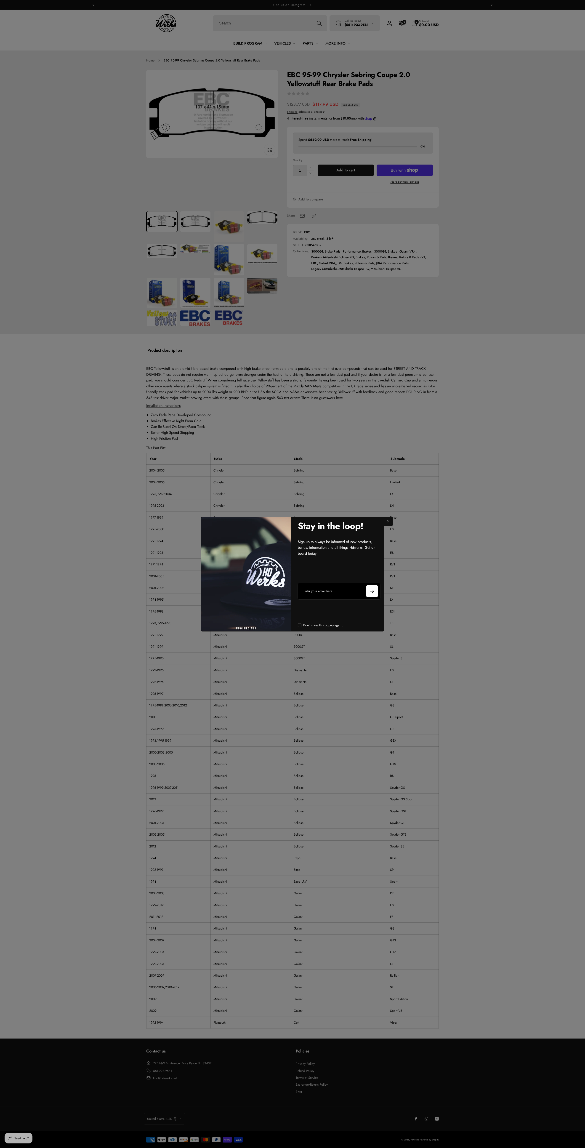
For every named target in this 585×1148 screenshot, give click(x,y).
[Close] (388, 521)
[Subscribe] (372, 591)
